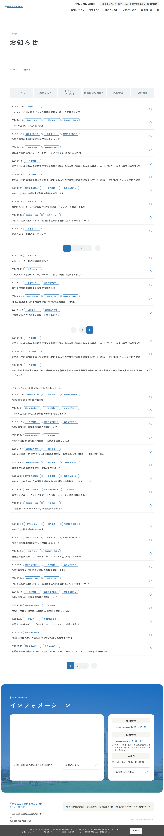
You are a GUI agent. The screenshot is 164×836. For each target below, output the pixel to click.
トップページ (15, 70)
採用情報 (153, 4)
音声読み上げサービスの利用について (134, 806)
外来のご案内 (111, 9)
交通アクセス (72, 764)
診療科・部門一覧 (150, 9)
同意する (136, 831)
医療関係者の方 (138, 4)
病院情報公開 (107, 806)
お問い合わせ (110, 4)
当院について (77, 9)
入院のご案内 (130, 9)
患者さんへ (94, 9)
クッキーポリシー (33, 832)
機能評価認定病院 (76, 806)
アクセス (124, 4)
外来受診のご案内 (125, 772)
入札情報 (93, 806)
